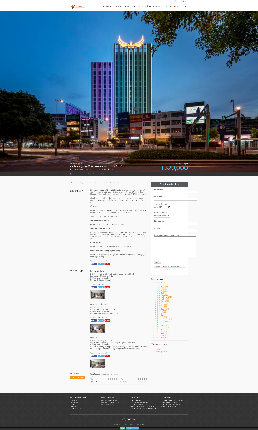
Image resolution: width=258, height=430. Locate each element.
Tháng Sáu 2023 (161, 331)
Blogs (157, 348)
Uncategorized (161, 352)
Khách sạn (130, 6)
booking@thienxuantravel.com (145, 406)
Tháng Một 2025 (161, 295)
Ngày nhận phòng (161, 204)
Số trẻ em (158, 228)
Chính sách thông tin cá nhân (110, 402)
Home (73, 174)
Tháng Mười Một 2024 (164, 299)
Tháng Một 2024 (161, 317)
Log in (185, 1)
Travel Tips (159, 350)
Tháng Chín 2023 (162, 325)
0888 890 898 (140, 408)
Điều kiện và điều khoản (109, 400)
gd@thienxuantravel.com (173, 404)
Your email (158, 197)
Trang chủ (106, 6)
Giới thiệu (118, 6)
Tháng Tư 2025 (161, 289)
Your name (158, 190)
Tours (140, 6)
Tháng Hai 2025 (161, 293)
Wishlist (178, 1)
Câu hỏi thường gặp (107, 404)
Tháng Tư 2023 (161, 335)
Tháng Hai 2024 (161, 315)
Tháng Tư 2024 (161, 311)
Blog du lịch (75, 406)
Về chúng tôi (75, 400)
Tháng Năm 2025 (162, 287)
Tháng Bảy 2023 (161, 329)
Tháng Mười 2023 (162, 323)
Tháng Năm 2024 (162, 309)
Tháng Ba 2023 (161, 337)
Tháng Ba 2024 (161, 313)
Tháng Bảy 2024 (161, 305)
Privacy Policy (132, 428)
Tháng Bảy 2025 (161, 283)
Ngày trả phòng (160, 212)
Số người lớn (159, 221)
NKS (143, 424)
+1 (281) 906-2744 (171, 406)
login (169, 269)
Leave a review (77, 377)
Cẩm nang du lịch (153, 6)
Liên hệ (167, 6)
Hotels (78, 174)
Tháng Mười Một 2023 (164, 321)
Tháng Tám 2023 (162, 327)
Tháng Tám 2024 (162, 303)
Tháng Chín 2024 (162, 301)
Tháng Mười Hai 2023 (163, 319)
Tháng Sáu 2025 (161, 285)
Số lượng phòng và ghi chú (166, 235)
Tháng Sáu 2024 (161, 307)
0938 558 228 (151, 408)
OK (122, 428)
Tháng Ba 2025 (161, 291)
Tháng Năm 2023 (162, 333)
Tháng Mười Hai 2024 (163, 297)
